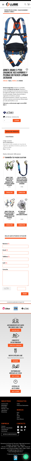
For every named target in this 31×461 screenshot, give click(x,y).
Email (5, 250)
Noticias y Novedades (6, 428)
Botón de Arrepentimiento (10, 434)
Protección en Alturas (10, 10)
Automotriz (4, 407)
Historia (3, 426)
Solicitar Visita (15, 330)
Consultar (9, 192)
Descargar (15, 361)
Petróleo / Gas (5, 408)
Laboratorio (4, 410)
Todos (18, 404)
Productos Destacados (22, 405)
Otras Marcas (20, 419)
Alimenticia (4, 412)
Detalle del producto (12, 131)
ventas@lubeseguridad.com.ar (15, 450)
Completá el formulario (15, 345)
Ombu (18, 416)
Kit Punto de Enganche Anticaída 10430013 (21, 213)
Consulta (5, 269)
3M (17, 414)
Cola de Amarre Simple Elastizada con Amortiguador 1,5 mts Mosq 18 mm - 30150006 (21, 180)
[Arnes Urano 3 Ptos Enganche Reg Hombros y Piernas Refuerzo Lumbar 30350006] (15, 42)
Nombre (6, 243)
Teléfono (6, 256)
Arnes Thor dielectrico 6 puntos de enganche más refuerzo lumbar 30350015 (9, 181)
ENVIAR (25, 294)
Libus (18, 417)
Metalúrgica (4, 405)
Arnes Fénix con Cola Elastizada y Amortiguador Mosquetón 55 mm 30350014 (9, 215)
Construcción (4, 404)
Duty (18, 412)
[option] (6, 308)
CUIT (5, 263)
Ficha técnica (9, 136)
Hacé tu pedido (15, 376)
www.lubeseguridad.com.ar (15, 451)
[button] (28, 4)
